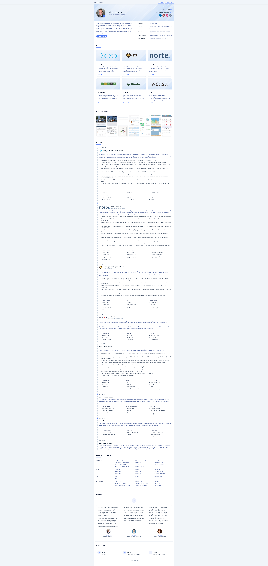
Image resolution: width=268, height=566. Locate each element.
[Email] (170, 15)
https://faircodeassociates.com (115, 318)
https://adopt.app (108, 268)
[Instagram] (167, 15)
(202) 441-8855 (166, 9)
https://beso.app (107, 151)
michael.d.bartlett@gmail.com (163, 12)
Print (162, 2)
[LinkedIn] (160, 15)
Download (170, 2)
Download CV (102, 36)
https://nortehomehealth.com (118, 208)
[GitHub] (163, 15)
